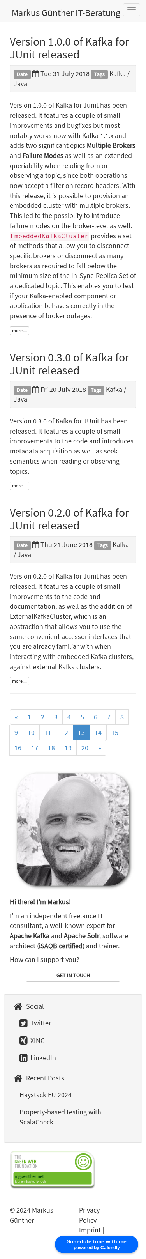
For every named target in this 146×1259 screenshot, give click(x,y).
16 (17, 747)
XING (37, 1040)
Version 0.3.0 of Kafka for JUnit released (69, 363)
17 (34, 747)
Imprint (90, 1229)
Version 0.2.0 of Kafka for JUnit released (69, 519)
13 (81, 732)
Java (20, 83)
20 (84, 747)
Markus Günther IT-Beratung (66, 13)
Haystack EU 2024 (45, 1094)
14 (98, 732)
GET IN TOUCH (73, 975)
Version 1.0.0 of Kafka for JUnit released (69, 48)
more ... (19, 330)
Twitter (40, 1022)
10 (31, 732)
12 (64, 732)
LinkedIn (42, 1057)
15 (114, 732)
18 (51, 747)
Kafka (117, 73)
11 (47, 732)
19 (68, 747)
